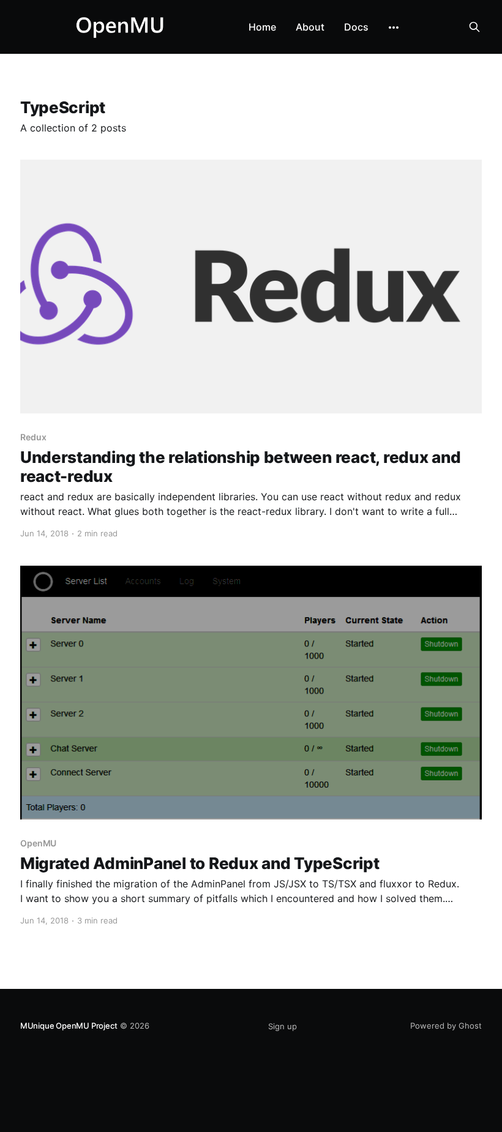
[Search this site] (474, 27)
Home (262, 27)
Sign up (282, 1026)
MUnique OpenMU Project (69, 1025)
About (310, 27)
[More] (393, 27)
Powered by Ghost (446, 1025)
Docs (356, 27)
